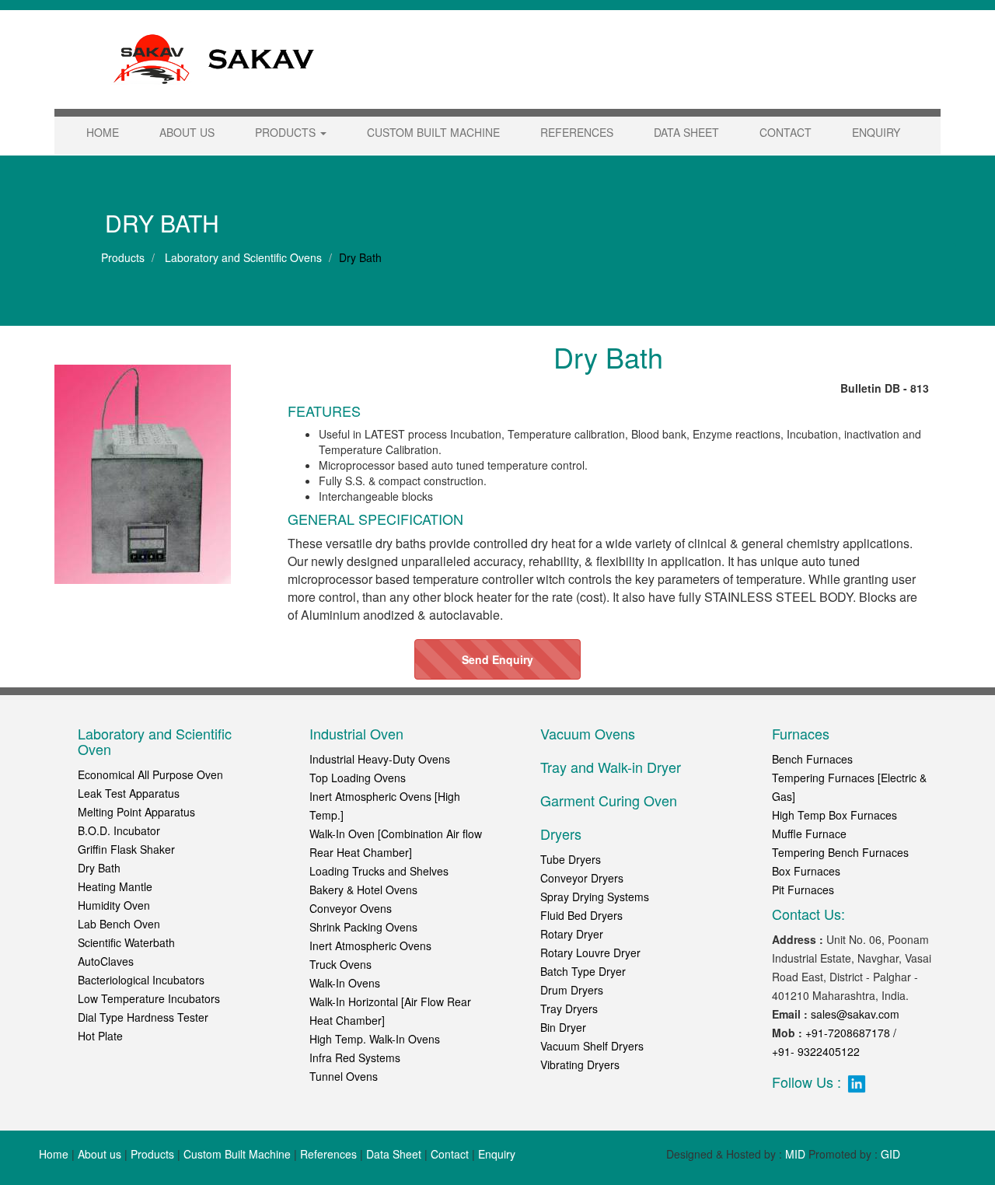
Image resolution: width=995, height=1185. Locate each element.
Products (123, 257)
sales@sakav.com (855, 1014)
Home (53, 1154)
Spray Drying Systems (594, 896)
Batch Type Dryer (583, 971)
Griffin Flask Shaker (126, 849)
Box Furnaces (806, 871)
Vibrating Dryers (580, 1064)
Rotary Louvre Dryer (590, 952)
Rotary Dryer (571, 934)
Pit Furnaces (803, 889)
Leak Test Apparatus (129, 793)
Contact (450, 1154)
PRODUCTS (287, 132)
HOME (102, 132)
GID (890, 1154)
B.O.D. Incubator (119, 830)
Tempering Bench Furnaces (840, 852)
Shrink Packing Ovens (363, 927)
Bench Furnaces (812, 759)
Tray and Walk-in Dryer (610, 767)
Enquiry (496, 1154)
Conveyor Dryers (581, 878)
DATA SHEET (686, 132)
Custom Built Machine (237, 1154)
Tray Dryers (569, 1008)
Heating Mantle (115, 886)
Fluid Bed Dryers (581, 915)
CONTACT (785, 132)
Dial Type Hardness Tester (143, 1017)
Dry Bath (99, 868)
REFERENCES (576, 132)
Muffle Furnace (809, 833)
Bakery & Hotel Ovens (363, 889)
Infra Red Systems (354, 1057)
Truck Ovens (340, 964)
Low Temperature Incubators (149, 998)
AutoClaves (106, 961)
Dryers (560, 833)
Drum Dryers (571, 990)
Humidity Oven (114, 905)
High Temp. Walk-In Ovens (374, 1039)
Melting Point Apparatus (136, 812)
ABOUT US (187, 132)
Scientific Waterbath (126, 942)
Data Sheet (393, 1154)
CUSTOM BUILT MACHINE (433, 132)
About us (99, 1154)
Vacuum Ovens (587, 733)
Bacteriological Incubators (141, 979)
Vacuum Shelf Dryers (592, 1046)
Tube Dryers (570, 859)
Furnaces (800, 733)
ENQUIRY (876, 132)
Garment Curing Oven (608, 800)
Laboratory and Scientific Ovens (242, 257)
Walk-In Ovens (344, 983)
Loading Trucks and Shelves (379, 871)
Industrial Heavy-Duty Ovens (379, 759)
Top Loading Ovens (357, 777)
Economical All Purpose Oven (150, 774)
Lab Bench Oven (119, 924)
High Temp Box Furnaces (834, 815)
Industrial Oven (356, 733)
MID (795, 1154)
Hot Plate (100, 1035)
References (328, 1154)
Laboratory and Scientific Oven (155, 741)
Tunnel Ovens (343, 1076)
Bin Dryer (563, 1027)
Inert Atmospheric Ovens (370, 945)
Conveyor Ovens (350, 908)
